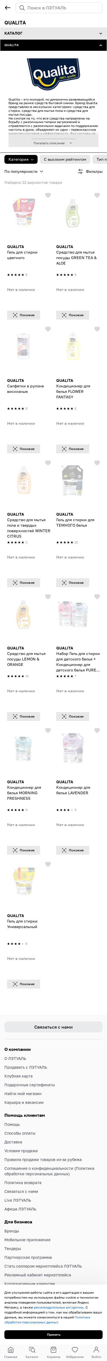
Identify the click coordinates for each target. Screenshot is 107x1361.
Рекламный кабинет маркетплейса (37, 1275)
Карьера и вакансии (24, 1102)
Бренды (11, 1231)
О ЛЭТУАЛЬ (15, 1058)
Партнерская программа (28, 1257)
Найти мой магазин (23, 1093)
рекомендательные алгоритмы (59, 1307)
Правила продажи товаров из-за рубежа (43, 1159)
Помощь (12, 1124)
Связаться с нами (21, 1191)
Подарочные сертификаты (29, 1084)
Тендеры (12, 1248)
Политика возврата (22, 1182)
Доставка (13, 1142)
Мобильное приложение (27, 1239)
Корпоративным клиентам (29, 1283)
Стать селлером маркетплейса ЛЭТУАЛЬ (43, 1266)
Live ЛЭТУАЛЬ (17, 1200)
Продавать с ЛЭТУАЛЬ (25, 1067)
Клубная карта (18, 1076)
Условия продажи (21, 1150)
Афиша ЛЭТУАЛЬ (20, 1209)
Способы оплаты (19, 1133)
